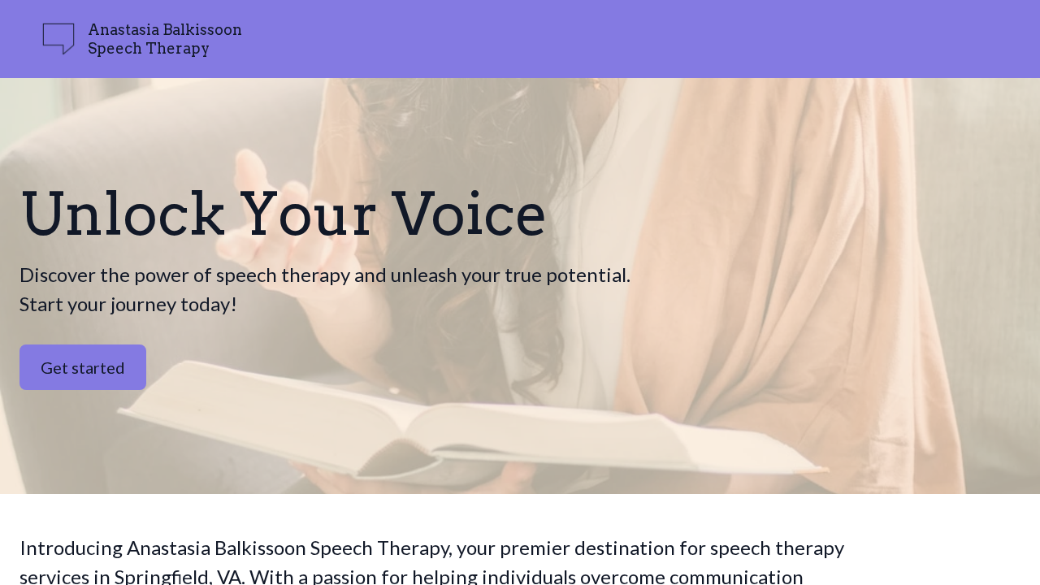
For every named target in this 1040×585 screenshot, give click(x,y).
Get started (83, 367)
